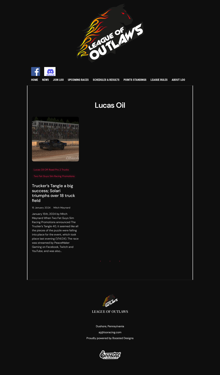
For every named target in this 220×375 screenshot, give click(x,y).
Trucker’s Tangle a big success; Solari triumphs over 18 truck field (53, 193)
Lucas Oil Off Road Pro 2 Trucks (51, 169)
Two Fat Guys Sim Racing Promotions (54, 176)
